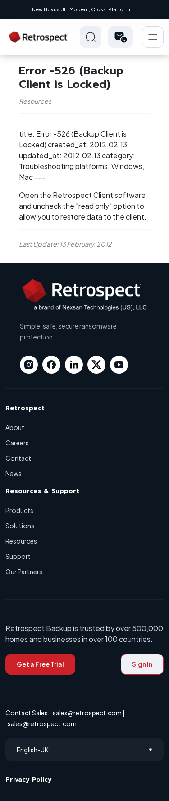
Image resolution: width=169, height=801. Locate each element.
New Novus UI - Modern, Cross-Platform (81, 9)
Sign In (142, 664)
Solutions (19, 526)
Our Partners (23, 572)
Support (18, 556)
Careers (17, 443)
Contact (18, 458)
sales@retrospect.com (87, 713)
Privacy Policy (28, 779)
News (13, 473)
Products (19, 510)
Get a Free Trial (40, 664)
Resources (21, 541)
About (14, 427)
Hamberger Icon (153, 37)
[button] (120, 37)
